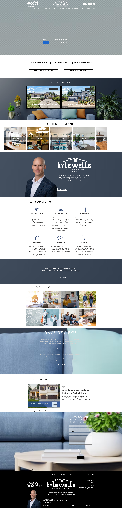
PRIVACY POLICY (75, 505)
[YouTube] (89, 4)
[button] (46, 474)
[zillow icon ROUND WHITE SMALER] (94, 4)
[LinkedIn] (91, 4)
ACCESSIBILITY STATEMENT (87, 505)
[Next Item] (104, 138)
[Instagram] (86, 4)
